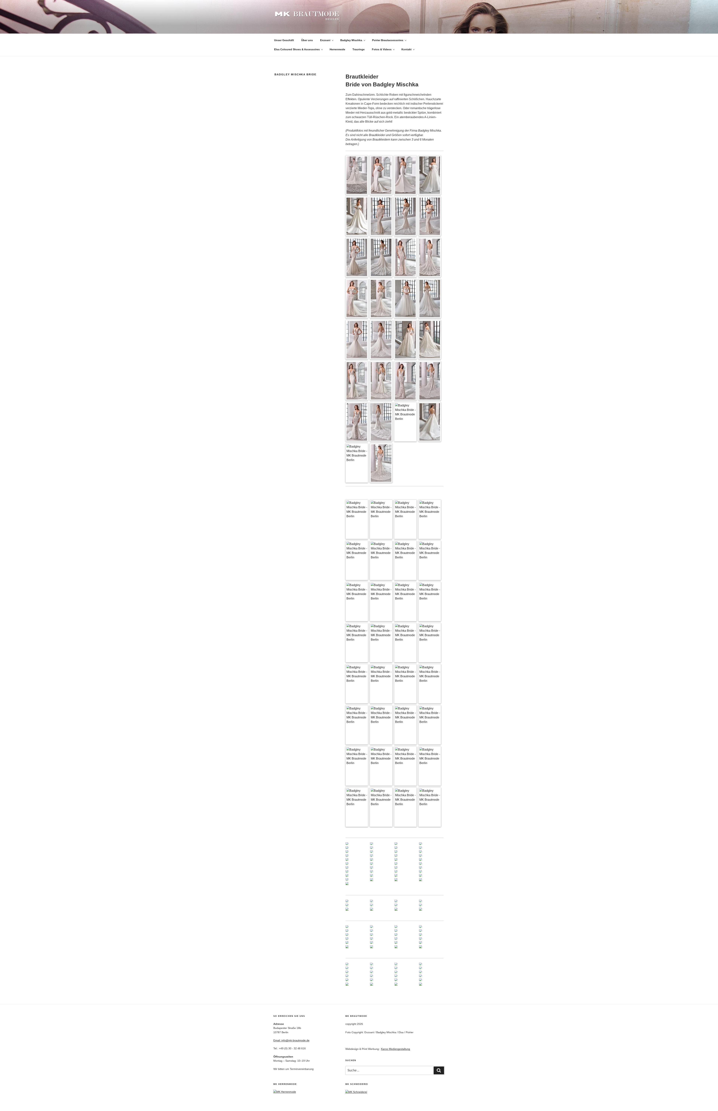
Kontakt (406, 49)
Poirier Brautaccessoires (387, 40)
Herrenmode (337, 49)
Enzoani (325, 40)
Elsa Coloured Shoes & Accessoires (297, 49)
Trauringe (358, 49)
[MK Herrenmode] (284, 1091)
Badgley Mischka (351, 40)
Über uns (307, 40)
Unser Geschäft (284, 40)
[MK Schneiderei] (356, 1091)
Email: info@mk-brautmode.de (291, 1040)
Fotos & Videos (382, 49)
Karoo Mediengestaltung (395, 1048)
